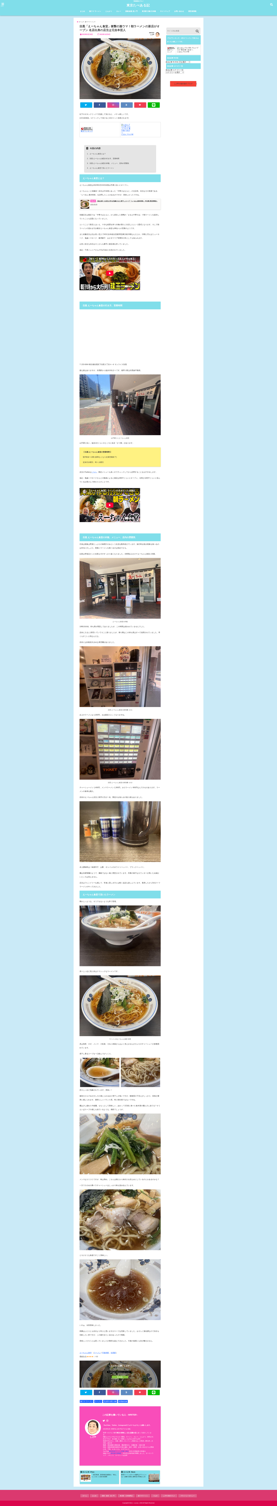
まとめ (82, 11)
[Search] (197, 31)
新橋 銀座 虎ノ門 (131, 11)
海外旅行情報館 (116, 1453)
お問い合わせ (179, 11)
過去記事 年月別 (172, 62)
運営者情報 (192, 11)
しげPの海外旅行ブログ (183, 84)
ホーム (85, 1496)
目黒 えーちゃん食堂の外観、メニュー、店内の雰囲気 (108, 163)
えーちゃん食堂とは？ (97, 154)
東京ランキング (87, 131)
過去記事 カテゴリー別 (174, 70)
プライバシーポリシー (187, 1496)
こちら (94, 472)
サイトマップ (165, 11)
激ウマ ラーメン (95, 11)
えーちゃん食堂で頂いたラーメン (101, 168)
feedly (120, 1377)
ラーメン (97, 1353)
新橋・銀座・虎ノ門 (108, 1496)
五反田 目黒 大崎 (110, 1401)
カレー (118, 11)
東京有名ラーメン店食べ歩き (119, 1451)
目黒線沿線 (123, 1401)
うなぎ (155, 1496)
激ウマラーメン (143, 1496)
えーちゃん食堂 (86, 1353)
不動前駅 (105, 1353)
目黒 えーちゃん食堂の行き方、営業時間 (103, 158)
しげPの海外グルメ (169, 1496)
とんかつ (108, 11)
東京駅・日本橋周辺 (126, 1496)
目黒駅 (113, 1353)
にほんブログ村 (127, 134)
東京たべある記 (138, 5)
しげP (152, 34)
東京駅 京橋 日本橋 (149, 11)
